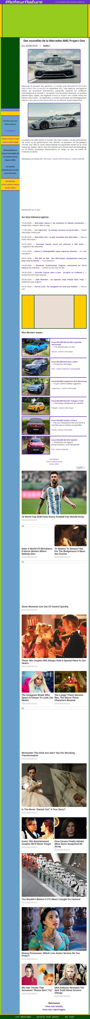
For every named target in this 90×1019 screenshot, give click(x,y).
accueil (71, 1017)
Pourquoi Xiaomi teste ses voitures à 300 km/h (59, 244)
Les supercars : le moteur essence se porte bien (56, 230)
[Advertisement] (45, 20)
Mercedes (47, 159)
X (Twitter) (10, 131)
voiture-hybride (78, 159)
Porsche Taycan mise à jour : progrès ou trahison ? (59, 272)
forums (48, 1017)
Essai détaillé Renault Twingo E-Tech (67, 401)
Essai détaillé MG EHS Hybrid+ (64, 440)
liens (66, 1017)
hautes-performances (62, 159)
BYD (53, 369)
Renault (54, 408)
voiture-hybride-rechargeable (68, 369)
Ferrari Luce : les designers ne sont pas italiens (56, 286)
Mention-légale (26, 1017)
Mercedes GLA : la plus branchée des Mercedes (56, 237)
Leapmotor (55, 388)
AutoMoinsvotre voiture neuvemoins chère (10, 184)
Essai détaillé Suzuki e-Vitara (64, 420)
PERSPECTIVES (81, 2)
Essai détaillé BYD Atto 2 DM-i (64, 361)
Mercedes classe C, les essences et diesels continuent (59, 223)
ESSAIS (68, 2)
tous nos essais (53, 1006)
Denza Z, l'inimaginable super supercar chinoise (56, 251)
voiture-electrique (65, 351)
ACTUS (57, 2)
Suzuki (53, 430)
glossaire (55, 1017)
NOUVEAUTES (62, 2)
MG (52, 449)
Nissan (54, 351)
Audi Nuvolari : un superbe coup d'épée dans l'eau (60, 279)
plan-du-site (41, 1017)
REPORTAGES (74, 2)
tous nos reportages (54, 1009)
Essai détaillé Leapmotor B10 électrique (69, 381)
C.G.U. (17, 1017)
